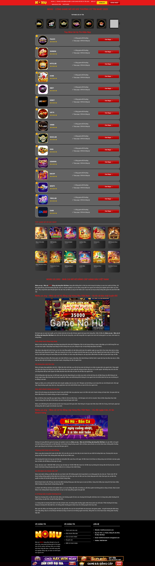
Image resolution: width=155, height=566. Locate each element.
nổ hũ (50, 285)
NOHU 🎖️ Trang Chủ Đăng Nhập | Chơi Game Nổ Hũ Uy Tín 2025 (70, 1)
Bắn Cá (93, 1)
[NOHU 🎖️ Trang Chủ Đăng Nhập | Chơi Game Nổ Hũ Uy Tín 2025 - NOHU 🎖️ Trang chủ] (42, 2)
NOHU (41, 542)
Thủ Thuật (66, 4)
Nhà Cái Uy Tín (56, 4)
